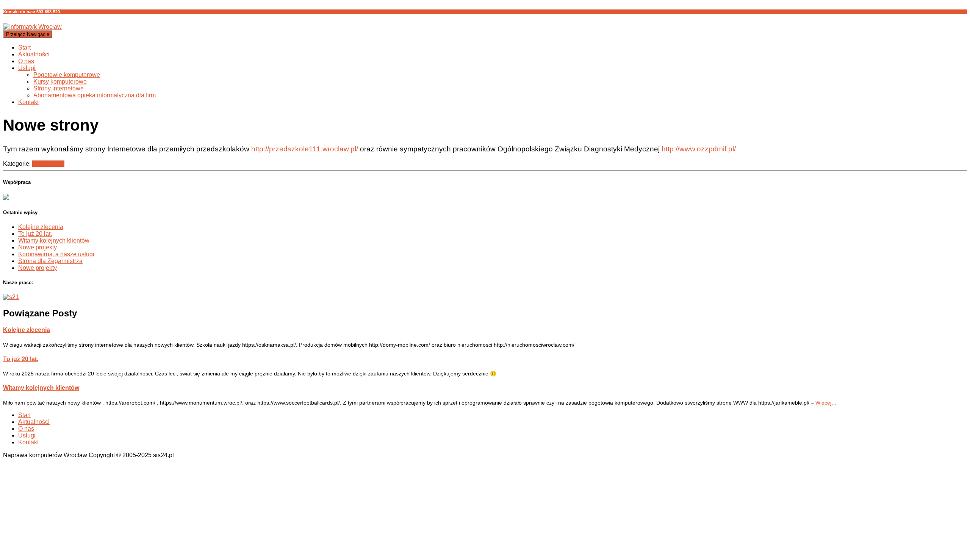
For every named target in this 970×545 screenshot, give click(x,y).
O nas (26, 61)
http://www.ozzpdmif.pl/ (699, 149)
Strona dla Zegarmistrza (50, 261)
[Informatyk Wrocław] (32, 26)
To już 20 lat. (35, 233)
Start (24, 47)
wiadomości (48, 163)
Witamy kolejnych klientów (53, 240)
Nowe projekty (37, 247)
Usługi (27, 68)
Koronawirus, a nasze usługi (56, 254)
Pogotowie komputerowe (66, 75)
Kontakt (28, 102)
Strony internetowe (58, 88)
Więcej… (825, 403)
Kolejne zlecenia (40, 227)
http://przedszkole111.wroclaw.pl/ (304, 149)
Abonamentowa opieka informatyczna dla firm (94, 95)
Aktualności (34, 54)
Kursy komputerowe (60, 81)
